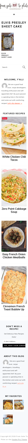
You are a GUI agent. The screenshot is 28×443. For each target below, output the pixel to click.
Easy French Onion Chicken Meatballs (14, 256)
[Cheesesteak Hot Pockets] (8, 419)
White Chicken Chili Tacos (14, 158)
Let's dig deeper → (14, 103)
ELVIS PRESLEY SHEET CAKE (6, 55)
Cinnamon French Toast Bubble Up (14, 308)
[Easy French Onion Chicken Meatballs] (14, 251)
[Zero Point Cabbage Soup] (14, 206)
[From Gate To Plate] (14, 10)
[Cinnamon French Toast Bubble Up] (14, 303)
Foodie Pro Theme (19, 439)
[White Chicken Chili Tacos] (14, 154)
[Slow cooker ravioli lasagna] (8, 405)
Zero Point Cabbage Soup (14, 210)
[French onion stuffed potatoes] (19, 405)
